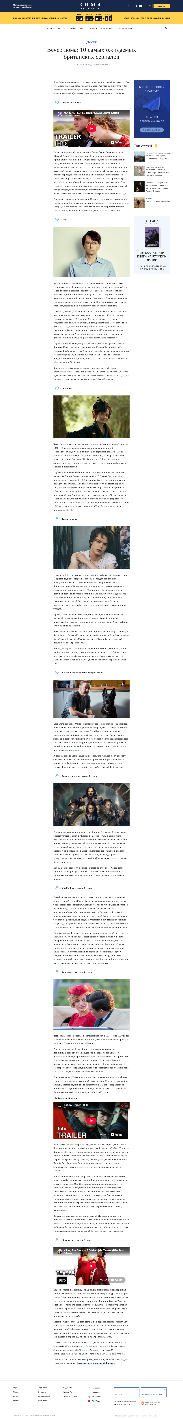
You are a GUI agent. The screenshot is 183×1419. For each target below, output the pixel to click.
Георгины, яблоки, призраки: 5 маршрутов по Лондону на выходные (158, 156)
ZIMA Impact (106, 28)
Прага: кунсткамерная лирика (158, 201)
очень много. (60, 1210)
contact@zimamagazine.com (126, 1401)
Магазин (93, 28)
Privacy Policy (68, 1392)
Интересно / (151, 183)
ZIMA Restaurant (124, 28)
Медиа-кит (67, 1388)
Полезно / (150, 153)
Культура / (150, 167)
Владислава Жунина (97, 65)
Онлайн (50, 28)
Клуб (82, 28)
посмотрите (75, 750)
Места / (149, 199)
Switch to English (70, 1396)
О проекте (42, 1392)
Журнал (61, 28)
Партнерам (42, 1388)
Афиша (73, 28)
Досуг (91, 42)
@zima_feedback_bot (124, 1404)
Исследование (44, 1396)
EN (150, 6)
